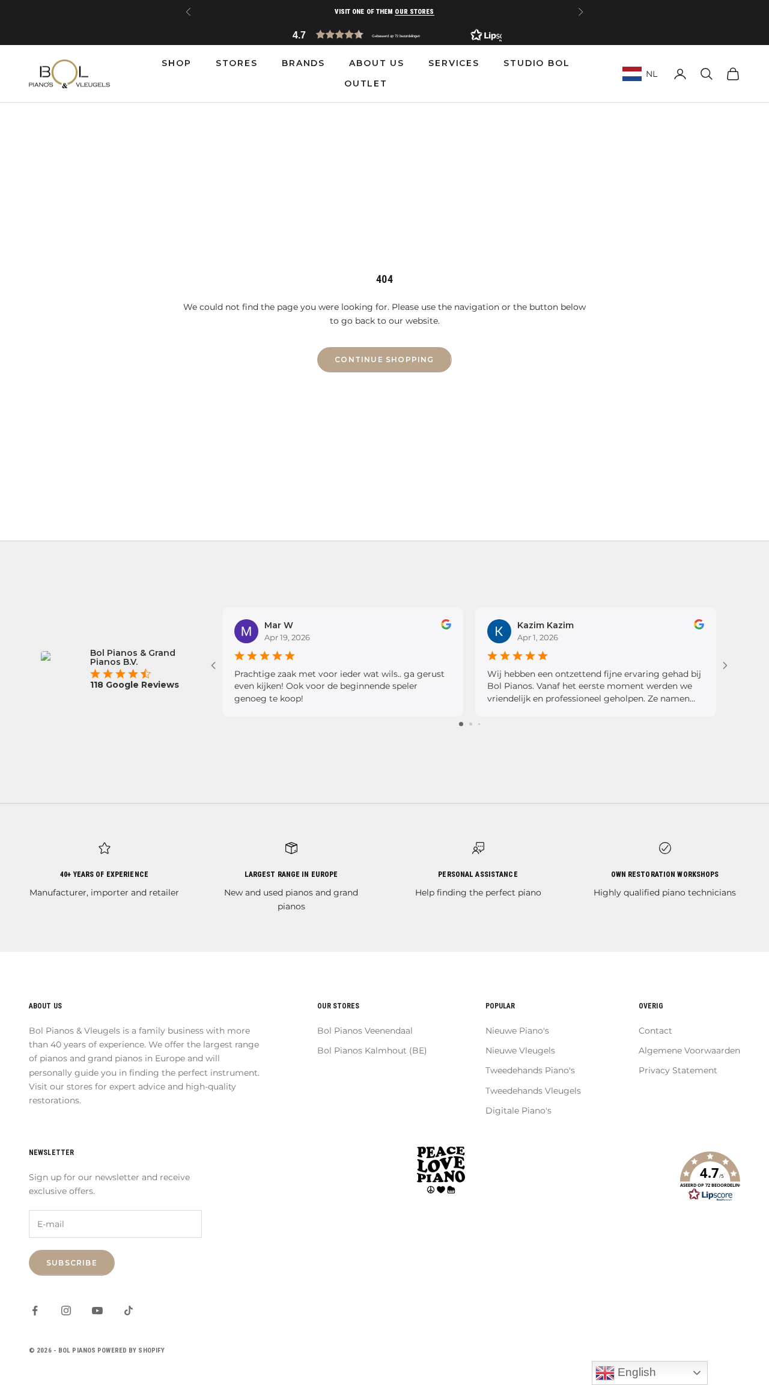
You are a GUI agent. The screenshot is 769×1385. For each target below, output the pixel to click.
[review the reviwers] (446, 624)
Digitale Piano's (518, 1110)
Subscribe (71, 1262)
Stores (237, 63)
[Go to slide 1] (461, 724)
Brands (303, 63)
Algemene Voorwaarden (689, 1050)
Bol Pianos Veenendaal (365, 1030)
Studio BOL (536, 63)
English (635, 1372)
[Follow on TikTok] (129, 1311)
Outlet (366, 83)
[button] (384, 34)
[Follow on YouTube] (97, 1311)
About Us (376, 63)
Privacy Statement (678, 1070)
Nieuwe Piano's (517, 1030)
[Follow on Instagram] (66, 1311)
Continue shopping (384, 359)
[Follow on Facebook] (35, 1311)
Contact (655, 1030)
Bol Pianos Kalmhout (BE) (372, 1050)
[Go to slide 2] (470, 724)
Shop (176, 63)
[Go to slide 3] (479, 724)
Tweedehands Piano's (530, 1070)
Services (453, 63)
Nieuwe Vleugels (520, 1050)
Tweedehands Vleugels (533, 1090)
